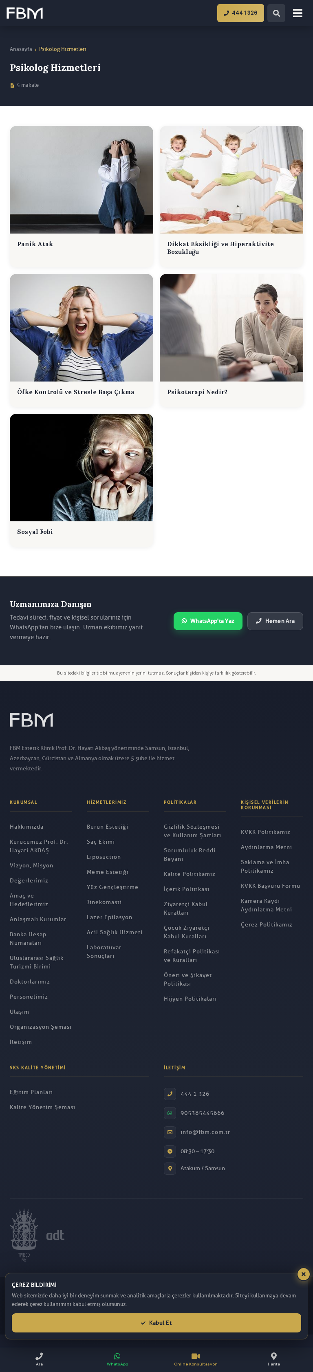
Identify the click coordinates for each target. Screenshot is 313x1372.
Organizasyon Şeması (41, 1026)
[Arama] (276, 13)
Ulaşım (19, 1011)
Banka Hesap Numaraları (28, 938)
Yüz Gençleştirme (113, 887)
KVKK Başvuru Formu (270, 885)
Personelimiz (29, 996)
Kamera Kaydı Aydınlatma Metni (266, 905)
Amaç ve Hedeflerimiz (29, 900)
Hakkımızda (27, 826)
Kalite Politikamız (190, 874)
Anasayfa (21, 49)
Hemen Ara (280, 621)
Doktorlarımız (30, 981)
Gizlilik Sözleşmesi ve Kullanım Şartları (192, 831)
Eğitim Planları (31, 1092)
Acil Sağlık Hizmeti (115, 932)
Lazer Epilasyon (109, 917)
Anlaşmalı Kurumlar (38, 919)
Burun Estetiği (107, 826)
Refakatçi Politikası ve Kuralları (192, 956)
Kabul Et (160, 1322)
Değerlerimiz (29, 880)
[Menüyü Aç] (297, 13)
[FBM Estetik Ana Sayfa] (31, 724)
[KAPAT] (304, 1274)
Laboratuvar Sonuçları (104, 952)
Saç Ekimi (101, 841)
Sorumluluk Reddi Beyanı (190, 854)
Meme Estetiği (108, 872)
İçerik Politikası (186, 889)
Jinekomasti (104, 902)
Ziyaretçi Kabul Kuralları (186, 908)
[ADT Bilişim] (55, 1234)
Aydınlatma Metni (266, 847)
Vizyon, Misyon (31, 865)
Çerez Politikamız (267, 924)
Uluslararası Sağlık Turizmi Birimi (37, 962)
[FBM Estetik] (25, 13)
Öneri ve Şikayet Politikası (188, 979)
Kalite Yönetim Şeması (42, 1107)
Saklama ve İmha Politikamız (265, 866)
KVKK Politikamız (266, 832)
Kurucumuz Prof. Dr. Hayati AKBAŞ (39, 846)
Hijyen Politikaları (190, 998)
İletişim (21, 1042)
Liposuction (104, 857)
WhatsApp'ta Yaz (212, 621)
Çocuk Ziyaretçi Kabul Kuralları (186, 932)
